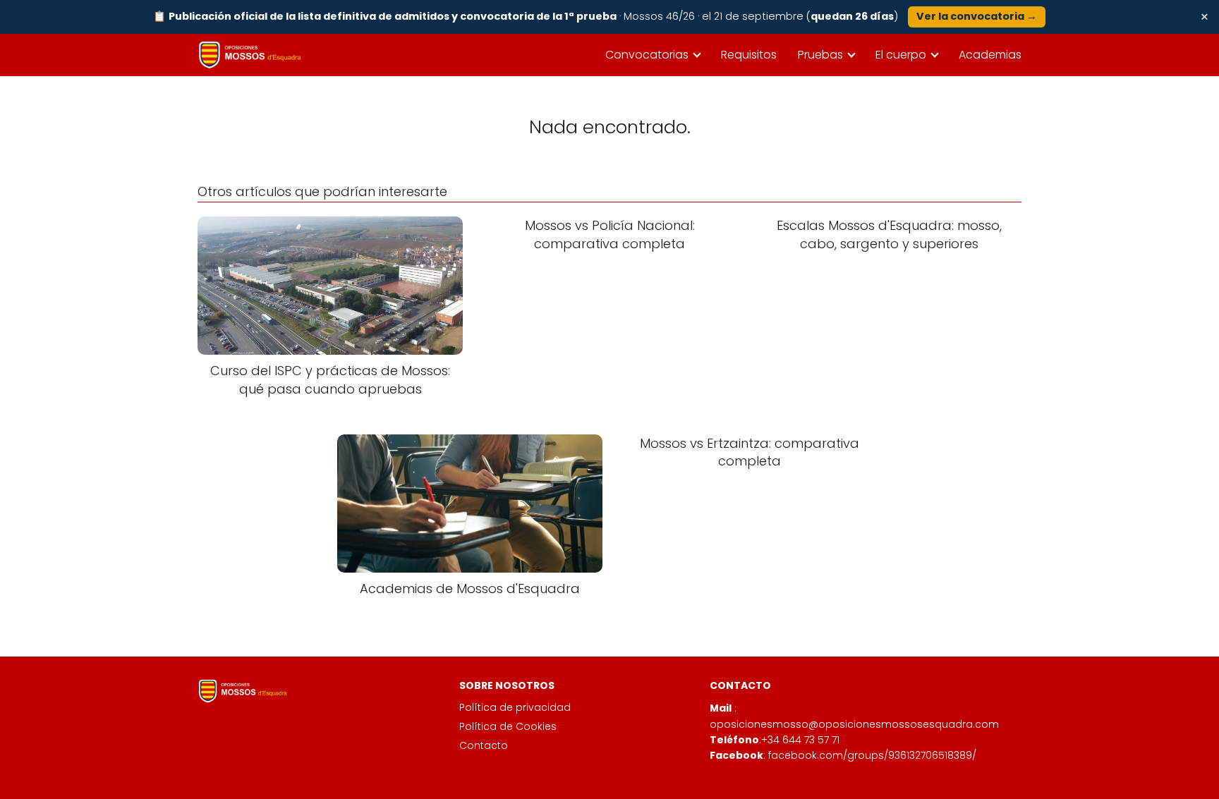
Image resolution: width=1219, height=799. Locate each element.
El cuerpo (900, 55)
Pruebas (820, 55)
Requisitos (749, 55)
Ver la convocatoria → (976, 16)
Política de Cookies (508, 726)
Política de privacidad (515, 707)
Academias (990, 55)
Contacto (483, 745)
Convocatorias (647, 55)
